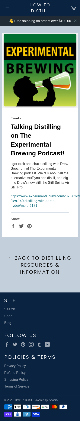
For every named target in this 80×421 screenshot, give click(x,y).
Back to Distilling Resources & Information (42, 264)
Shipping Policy (16, 379)
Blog (7, 323)
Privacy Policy (15, 366)
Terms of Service (16, 386)
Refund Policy (15, 373)
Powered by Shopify (45, 400)
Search (9, 309)
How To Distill (40, 8)
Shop (8, 316)
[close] (75, 21)
